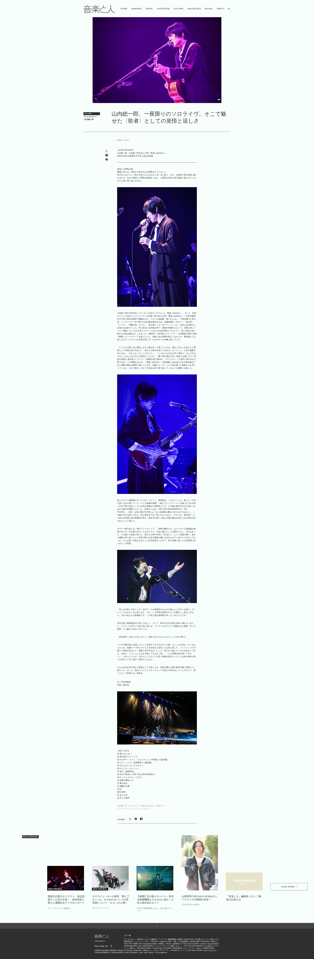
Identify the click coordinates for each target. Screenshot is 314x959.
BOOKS (209, 9)
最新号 (153, 939)
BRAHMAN (177, 948)
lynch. (199, 948)
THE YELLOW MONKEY (193, 946)
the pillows (208, 946)
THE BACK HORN (144, 948)
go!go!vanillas (213, 944)
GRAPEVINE (194, 941)
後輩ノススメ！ (177, 946)
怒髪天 (180, 939)
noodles (203, 944)
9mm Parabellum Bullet (148, 944)
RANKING (136, 9)
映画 (135, 944)
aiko (141, 952)
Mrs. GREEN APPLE (146, 946)
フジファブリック (162, 946)
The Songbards (161, 952)
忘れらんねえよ (210, 950)
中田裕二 (161, 944)
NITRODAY (205, 941)
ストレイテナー (189, 948)
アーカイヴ (162, 939)
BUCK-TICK (189, 939)
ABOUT (220, 9)
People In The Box (125, 950)
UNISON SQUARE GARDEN (105, 950)
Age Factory (149, 952)
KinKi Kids (137, 950)
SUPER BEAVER (130, 946)
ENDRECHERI (208, 948)
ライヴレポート (130, 939)
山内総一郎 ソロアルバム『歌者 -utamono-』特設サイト (141, 806)
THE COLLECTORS (190, 944)
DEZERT (154, 941)
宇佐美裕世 (125, 140)
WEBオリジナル (143, 939)
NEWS (149, 9)
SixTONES (168, 948)
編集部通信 (172, 939)
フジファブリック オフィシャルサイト (134, 809)
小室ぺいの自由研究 (180, 941)
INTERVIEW (163, 9)
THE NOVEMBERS (101, 952)
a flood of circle (165, 941)
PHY (130, 944)
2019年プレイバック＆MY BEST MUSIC (187, 950)
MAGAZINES (194, 9)
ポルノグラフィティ (162, 950)
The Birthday (157, 948)
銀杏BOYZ (177, 944)
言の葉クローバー (202, 939)
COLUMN (178, 9)
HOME (124, 9)
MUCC (169, 944)
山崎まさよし (148, 950)
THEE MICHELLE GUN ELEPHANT (124, 952)
